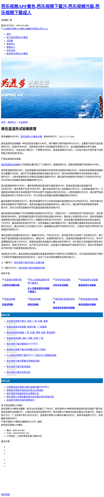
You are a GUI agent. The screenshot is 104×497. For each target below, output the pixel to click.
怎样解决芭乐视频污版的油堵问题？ (28, 387)
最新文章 (5, 315)
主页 (3, 122)
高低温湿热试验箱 (9, 164)
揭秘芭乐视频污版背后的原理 (20, 463)
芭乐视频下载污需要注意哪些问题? (23, 361)
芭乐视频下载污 (36, 480)
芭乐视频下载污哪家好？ (22, 344)
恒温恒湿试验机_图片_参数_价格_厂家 (24, 338)
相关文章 (5, 381)
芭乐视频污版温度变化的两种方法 (22, 393)
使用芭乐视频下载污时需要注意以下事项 (26, 349)
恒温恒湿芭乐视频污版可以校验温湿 (23, 460)
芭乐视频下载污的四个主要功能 (29, 262)
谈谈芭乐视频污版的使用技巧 (20, 400)
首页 (8, 34)
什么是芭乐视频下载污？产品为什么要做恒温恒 (31, 355)
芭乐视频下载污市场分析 (18, 372)
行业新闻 (23, 122)
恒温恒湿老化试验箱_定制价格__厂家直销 (26, 327)
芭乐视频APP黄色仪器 (31, 136)
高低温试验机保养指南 (17, 450)
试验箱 (9, 41)
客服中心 (10, 47)
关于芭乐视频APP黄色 (17, 37)
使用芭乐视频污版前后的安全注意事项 (24, 390)
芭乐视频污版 (52, 480)
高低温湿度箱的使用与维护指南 (21, 447)
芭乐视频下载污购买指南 (18, 366)
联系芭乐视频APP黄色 (17, 54)
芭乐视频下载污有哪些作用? (31, 268)
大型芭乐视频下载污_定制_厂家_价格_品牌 (27, 321)
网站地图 (74, 486)
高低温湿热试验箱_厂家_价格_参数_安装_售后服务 (30, 332)
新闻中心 (10, 44)
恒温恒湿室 (78, 480)
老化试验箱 (65, 480)
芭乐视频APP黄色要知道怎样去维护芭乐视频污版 (30, 397)
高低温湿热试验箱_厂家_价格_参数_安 (24, 466)
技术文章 (10, 50)
